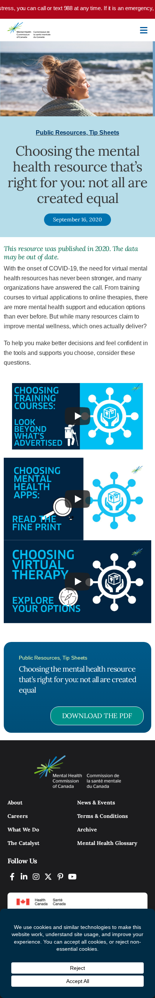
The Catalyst (24, 843)
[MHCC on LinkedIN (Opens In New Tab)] (24, 876)
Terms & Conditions (102, 816)
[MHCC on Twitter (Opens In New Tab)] (48, 876)
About (15, 802)
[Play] (77, 416)
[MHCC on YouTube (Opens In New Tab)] (72, 876)
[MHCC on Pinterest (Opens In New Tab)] (60, 876)
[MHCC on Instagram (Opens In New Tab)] (36, 876)
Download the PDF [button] (97, 715)
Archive (87, 829)
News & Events (96, 802)
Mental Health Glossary (107, 843)
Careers (18, 816)
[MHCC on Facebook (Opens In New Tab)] (12, 876)
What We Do (23, 829)
